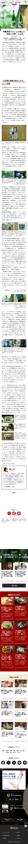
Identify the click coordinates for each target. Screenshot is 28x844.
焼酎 (3, 750)
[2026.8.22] (7, 625)
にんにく (15, 752)
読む (7, 518)
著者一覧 (18, 832)
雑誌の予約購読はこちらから (20, 820)
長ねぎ (7, 752)
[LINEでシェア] (19, 513)
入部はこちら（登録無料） (14, 799)
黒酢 (14, 750)
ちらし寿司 (22, 750)
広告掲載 (18, 835)
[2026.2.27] (21, 726)
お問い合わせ (19, 838)
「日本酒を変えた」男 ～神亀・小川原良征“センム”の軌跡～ (15, 39)
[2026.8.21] (21, 601)
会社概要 (4, 838)
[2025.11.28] (21, 705)
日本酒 (13, 492)
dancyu (3, 518)
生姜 (17, 750)
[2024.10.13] (21, 566)
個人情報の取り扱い (6, 835)
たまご (19, 752)
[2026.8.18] (21, 649)
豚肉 (11, 750)
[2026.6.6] (7, 705)
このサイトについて (6, 832)
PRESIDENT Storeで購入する (7, 820)
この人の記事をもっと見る (9, 486)
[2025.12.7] (7, 649)
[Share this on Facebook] (14, 513)
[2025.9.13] (7, 726)
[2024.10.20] (7, 566)
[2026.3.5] (21, 683)
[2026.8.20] (21, 625)
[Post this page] (9, 513)
